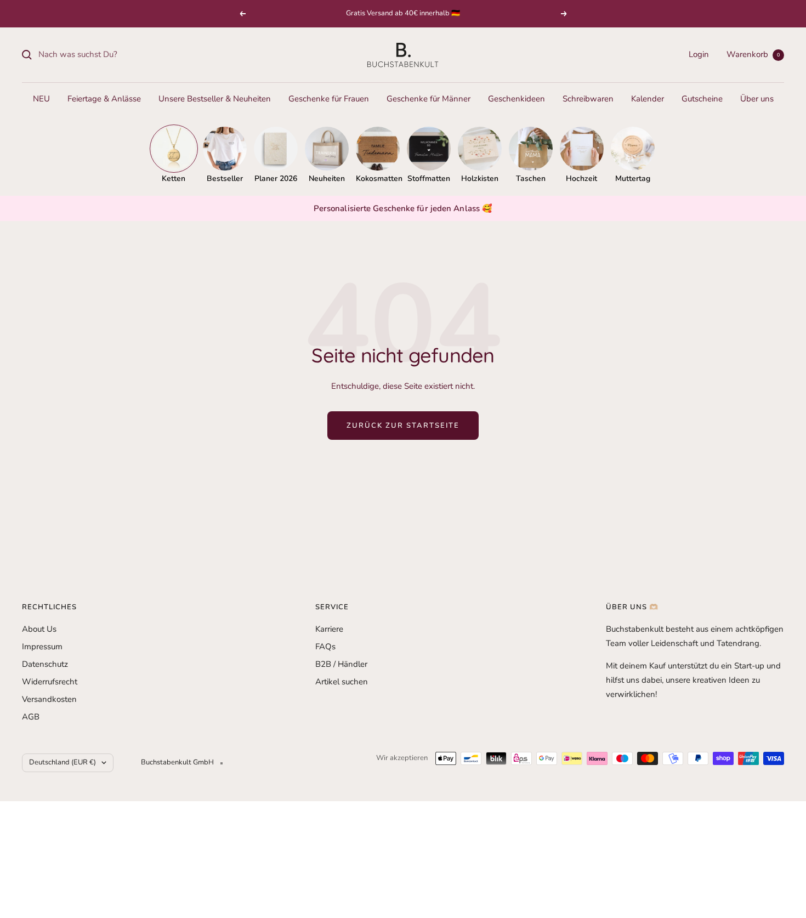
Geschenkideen (516, 98)
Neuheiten (327, 178)
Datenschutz (45, 664)
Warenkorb (753, 54)
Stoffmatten (428, 178)
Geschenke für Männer (428, 98)
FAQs (325, 646)
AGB (30, 716)
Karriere (329, 629)
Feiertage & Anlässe (104, 98)
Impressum (42, 646)
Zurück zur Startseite (403, 425)
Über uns (757, 98)
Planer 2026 (275, 178)
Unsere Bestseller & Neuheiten (214, 98)
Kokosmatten (378, 178)
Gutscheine (702, 98)
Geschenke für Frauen (328, 98)
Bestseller (225, 178)
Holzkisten (479, 178)
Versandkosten (49, 699)
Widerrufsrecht (49, 681)
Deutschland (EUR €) (62, 762)
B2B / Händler (341, 664)
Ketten (173, 178)
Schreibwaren (588, 98)
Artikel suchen (341, 681)
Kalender (647, 98)
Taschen (531, 178)
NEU (41, 98)
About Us (39, 629)
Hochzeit (581, 178)
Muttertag (632, 178)
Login (699, 54)
